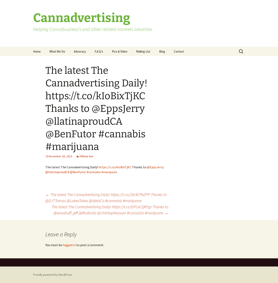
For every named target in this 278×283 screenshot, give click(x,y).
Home (37, 51)
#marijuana (109, 172)
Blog (162, 51)
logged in (69, 245)
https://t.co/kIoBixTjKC (115, 167)
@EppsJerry (155, 167)
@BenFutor (78, 172)
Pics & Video (119, 51)
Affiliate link (86, 156)
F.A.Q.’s (99, 51)
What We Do (57, 51)
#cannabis (94, 172)
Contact (179, 51)
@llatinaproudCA (57, 172)
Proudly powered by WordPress (52, 274)
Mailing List (143, 51)
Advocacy (80, 51)
